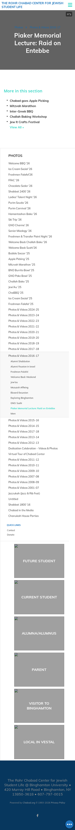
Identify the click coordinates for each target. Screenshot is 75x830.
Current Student (39, 597)
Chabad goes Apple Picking (29, 101)
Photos (19, 27)
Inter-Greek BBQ (21, 111)
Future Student (39, 561)
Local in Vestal (39, 742)
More (13, 413)
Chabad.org (29, 802)
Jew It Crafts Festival (25, 122)
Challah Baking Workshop (28, 117)
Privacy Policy (58, 802)
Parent (39, 669)
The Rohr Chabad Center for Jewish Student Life (32, 5)
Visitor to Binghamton (39, 705)
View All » (17, 127)
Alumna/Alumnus (39, 633)
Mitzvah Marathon (23, 106)
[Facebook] (37, 815)
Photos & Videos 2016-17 (45, 27)
